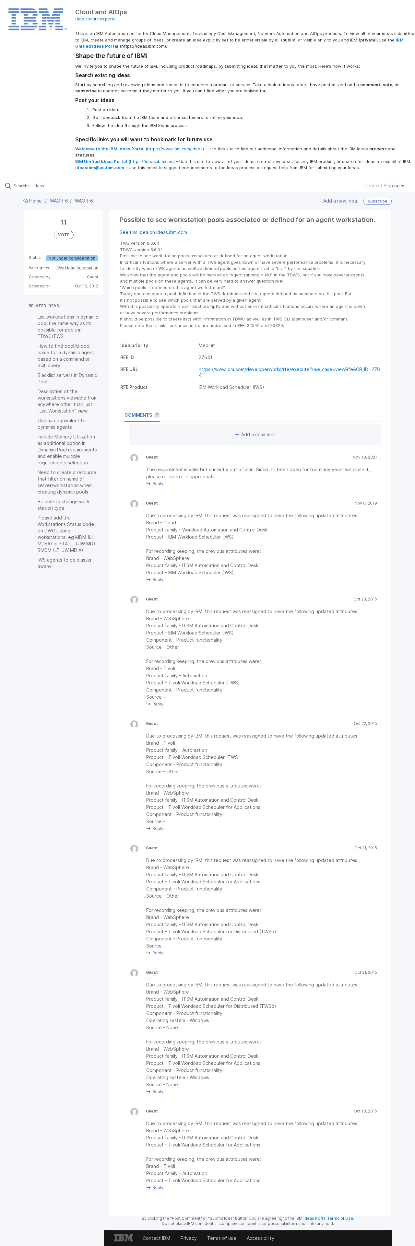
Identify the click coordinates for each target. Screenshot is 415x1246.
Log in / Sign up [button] (383, 185)
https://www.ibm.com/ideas (175, 148)
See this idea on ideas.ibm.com (153, 232)
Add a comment (258, 434)
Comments (141, 415)
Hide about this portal (95, 19)
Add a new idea (340, 201)
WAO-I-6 (59, 201)
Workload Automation (77, 267)
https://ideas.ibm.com (151, 161)
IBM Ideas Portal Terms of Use (324, 1218)
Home (35, 201)
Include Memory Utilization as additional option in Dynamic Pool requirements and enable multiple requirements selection (67, 449)
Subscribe (377, 201)
